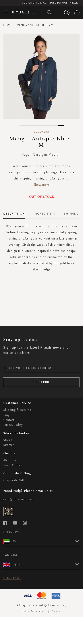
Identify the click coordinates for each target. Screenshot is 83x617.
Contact (8, 420)
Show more (41, 185)
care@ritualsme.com (18, 499)
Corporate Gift (13, 480)
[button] (22, 125)
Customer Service (34, 3)
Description (14, 213)
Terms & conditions (34, 611)
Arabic (74, 3)
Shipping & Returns (17, 410)
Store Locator (58, 3)
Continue (12, 578)
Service (56, 611)
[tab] (16, 212)
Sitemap (9, 445)
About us (9, 460)
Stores (7, 440)
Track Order (11, 465)
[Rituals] (21, 12)
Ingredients (44, 213)
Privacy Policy (13, 425)
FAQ (6, 415)
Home (7, 25)
